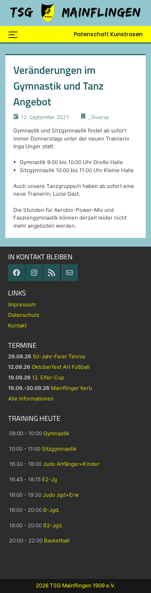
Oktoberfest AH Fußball (61, 367)
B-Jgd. (51, 510)
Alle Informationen (31, 398)
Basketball (57, 540)
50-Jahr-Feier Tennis (59, 356)
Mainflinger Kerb (71, 388)
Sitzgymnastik (59, 448)
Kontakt (17, 325)
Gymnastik (56, 433)
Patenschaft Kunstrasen (108, 34)
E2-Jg (49, 479)
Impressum (22, 304)
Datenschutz (23, 315)
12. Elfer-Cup (48, 377)
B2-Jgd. (53, 525)
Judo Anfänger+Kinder (71, 464)
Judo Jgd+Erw (61, 494)
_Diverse (98, 117)
